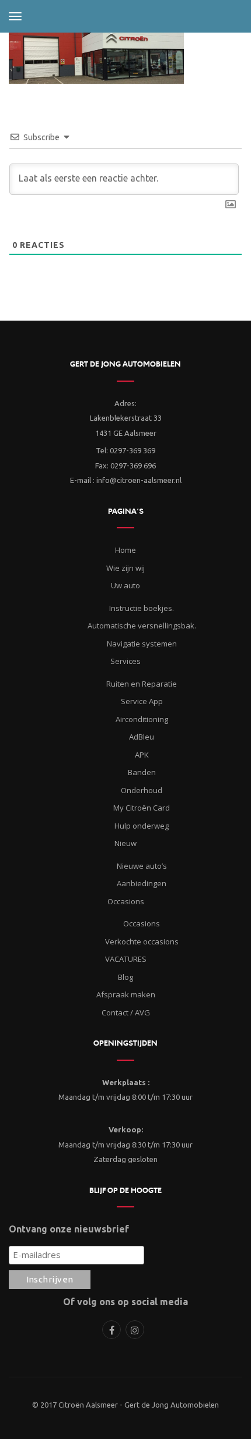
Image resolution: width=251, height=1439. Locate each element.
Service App (142, 701)
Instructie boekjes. (141, 608)
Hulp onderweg (141, 825)
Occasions (141, 923)
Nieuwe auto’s (142, 866)
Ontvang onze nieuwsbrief (69, 1229)
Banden (142, 772)
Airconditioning (142, 719)
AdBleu (141, 736)
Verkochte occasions (142, 941)
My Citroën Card (141, 807)
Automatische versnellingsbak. (142, 625)
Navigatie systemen (142, 643)
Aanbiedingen (141, 883)
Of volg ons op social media (125, 1301)
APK (142, 754)
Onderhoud (141, 790)
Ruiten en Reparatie (141, 683)
